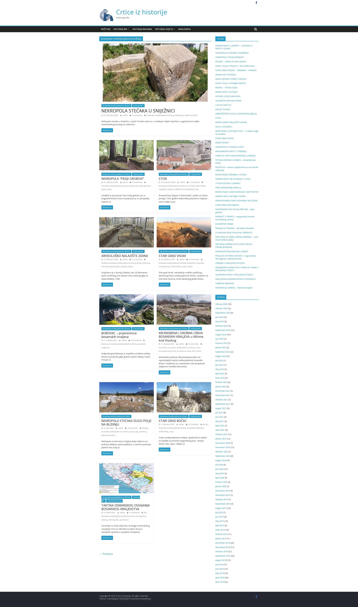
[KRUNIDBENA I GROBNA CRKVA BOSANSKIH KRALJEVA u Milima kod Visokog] (184, 296)
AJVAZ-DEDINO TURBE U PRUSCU (231, 79)
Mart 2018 (220, 582)
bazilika (104, 263)
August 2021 (221, 408)
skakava (124, 266)
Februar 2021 (221, 434)
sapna (103, 189)
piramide (200, 263)
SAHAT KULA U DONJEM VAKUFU (230, 83)
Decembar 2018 (222, 542)
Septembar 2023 (222, 330)
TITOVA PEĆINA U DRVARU (227, 183)
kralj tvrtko (191, 263)
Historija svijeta (164, 29)
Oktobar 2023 (221, 325)
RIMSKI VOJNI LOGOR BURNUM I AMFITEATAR (236, 192)
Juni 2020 (219, 469)
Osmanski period (114, 501)
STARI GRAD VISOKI (172, 256)
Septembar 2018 (222, 555)
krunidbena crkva (184, 351)
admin (125, 115)
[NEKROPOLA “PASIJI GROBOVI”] (126, 141)
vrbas (171, 431)
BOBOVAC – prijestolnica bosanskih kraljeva (119, 335)
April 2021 (219, 425)
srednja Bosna (164, 266)
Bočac (205, 424)
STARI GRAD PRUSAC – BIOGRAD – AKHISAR (235, 70)
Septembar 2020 (222, 456)
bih (145, 512)
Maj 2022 (219, 369)
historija (104, 520)
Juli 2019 (219, 512)
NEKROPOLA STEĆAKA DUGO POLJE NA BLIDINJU (126, 422)
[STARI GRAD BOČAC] (184, 383)
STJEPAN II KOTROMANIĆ (184, 189)
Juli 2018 (219, 564)
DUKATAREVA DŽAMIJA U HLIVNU (230, 174)
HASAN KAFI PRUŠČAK (225, 74)
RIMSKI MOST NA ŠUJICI (226, 92)
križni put (146, 263)
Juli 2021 (219, 412)
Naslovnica (184, 29)
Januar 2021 (220, 438)
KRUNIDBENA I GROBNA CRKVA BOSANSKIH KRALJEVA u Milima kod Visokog (181, 336)
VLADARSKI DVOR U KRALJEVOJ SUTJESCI (234, 274)
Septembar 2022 (222, 351)
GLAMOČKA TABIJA (224, 223)
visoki (184, 266)
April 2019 (219, 525)
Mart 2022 (220, 378)
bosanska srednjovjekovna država (160, 115)
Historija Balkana (142, 29)
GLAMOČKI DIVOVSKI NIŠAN (228, 100)
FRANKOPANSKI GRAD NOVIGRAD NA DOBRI (236, 200)
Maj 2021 (219, 421)
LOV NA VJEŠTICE (223, 105)
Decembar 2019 (222, 490)
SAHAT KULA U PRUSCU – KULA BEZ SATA (235, 66)
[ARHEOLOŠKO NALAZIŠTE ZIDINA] (126, 218)
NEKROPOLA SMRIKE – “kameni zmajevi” (234, 287)
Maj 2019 (219, 521)
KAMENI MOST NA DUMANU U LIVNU (232, 179)
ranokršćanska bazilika (110, 266)
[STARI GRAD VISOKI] (184, 218)
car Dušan (191, 186)
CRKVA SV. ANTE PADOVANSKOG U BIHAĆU (235, 155)
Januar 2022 (220, 386)
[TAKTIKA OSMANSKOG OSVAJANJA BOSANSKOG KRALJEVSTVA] (126, 464)
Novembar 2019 (222, 495)
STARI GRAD (176, 266)
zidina (130, 266)
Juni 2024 (219, 317)
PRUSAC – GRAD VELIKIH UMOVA (230, 61)
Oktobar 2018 (221, 551)
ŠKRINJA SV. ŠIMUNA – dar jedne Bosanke (234, 228)
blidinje (145, 428)
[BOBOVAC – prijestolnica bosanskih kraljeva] (126, 296)
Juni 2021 (219, 417)
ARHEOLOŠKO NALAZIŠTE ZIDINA (124, 256)
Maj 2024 (219, 321)
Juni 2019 (219, 516)
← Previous (106, 553)
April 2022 (219, 373)
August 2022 (221, 356)
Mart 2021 (220, 430)
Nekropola (179, 115)
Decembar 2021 (222, 391)
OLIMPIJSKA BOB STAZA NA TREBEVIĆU (233, 232)
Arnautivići (163, 347)
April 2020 (219, 477)
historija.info (114, 520)
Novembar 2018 (222, 547)
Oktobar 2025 (221, 308)
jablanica (143, 431)
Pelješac (170, 189)
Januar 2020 (220, 486)
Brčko (139, 263)
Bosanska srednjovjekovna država (116, 105)
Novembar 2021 (222, 395)
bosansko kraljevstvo (195, 428)
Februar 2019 (221, 534)
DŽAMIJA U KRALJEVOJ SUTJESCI (230, 263)
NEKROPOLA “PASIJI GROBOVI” (122, 178)
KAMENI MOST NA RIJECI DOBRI (230, 196)
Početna (105, 29)
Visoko (190, 266)
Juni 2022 (219, 364)
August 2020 (221, 460)
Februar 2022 (221, 382)
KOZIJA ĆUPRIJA (222, 109)
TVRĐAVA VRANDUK (224, 283)
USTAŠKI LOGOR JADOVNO (227, 96)
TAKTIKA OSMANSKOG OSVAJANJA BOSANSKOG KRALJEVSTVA (125, 507)
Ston (197, 189)
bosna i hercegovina (138, 516)
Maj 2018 (219, 573)
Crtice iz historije (141, 12)
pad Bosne (124, 520)
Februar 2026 (221, 304)
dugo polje (134, 431)
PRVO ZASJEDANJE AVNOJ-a (228, 187)
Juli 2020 (219, 464)
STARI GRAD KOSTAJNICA (227, 205)
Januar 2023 (220, 347)
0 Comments (137, 115)
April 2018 (219, 577)
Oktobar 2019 (221, 499)
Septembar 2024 (222, 312)
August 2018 (221, 560)
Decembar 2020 (222, 443)
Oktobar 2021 (221, 399)
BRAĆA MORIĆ (222, 142)
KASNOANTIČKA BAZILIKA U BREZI (231, 251)
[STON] (184, 141)
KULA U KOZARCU (223, 126)
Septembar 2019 (222, 503)
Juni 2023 (219, 338)
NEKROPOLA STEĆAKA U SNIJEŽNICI (138, 111)
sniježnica (188, 115)
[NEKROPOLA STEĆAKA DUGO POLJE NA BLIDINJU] (126, 383)
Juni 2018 (219, 569)
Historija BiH (120, 29)
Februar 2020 (221, 482)
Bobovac (105, 344)
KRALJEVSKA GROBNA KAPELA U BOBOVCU (235, 279)
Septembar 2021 (222, 404)
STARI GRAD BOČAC (173, 421)
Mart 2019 (220, 529)
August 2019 (221, 508)
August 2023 (221, 334)
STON (163, 178)
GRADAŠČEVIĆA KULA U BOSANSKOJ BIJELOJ (236, 113)
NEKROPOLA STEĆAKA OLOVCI (229, 147)
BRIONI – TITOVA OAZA (226, 87)
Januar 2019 (220, 538)
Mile (193, 351)
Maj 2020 (219, 473)
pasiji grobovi (144, 186)
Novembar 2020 (222, 447)
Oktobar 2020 (221, 451)
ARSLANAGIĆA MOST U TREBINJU (231, 151)
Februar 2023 (221, 343)
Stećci (195, 115)
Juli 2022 (219, 360)
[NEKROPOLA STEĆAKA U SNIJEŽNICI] (155, 45)
